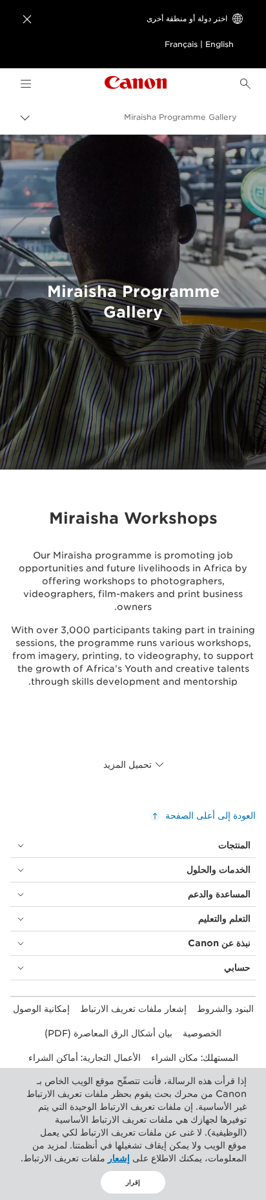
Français (181, 44)
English (219, 44)
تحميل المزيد (127, 764)
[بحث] (245, 83)
